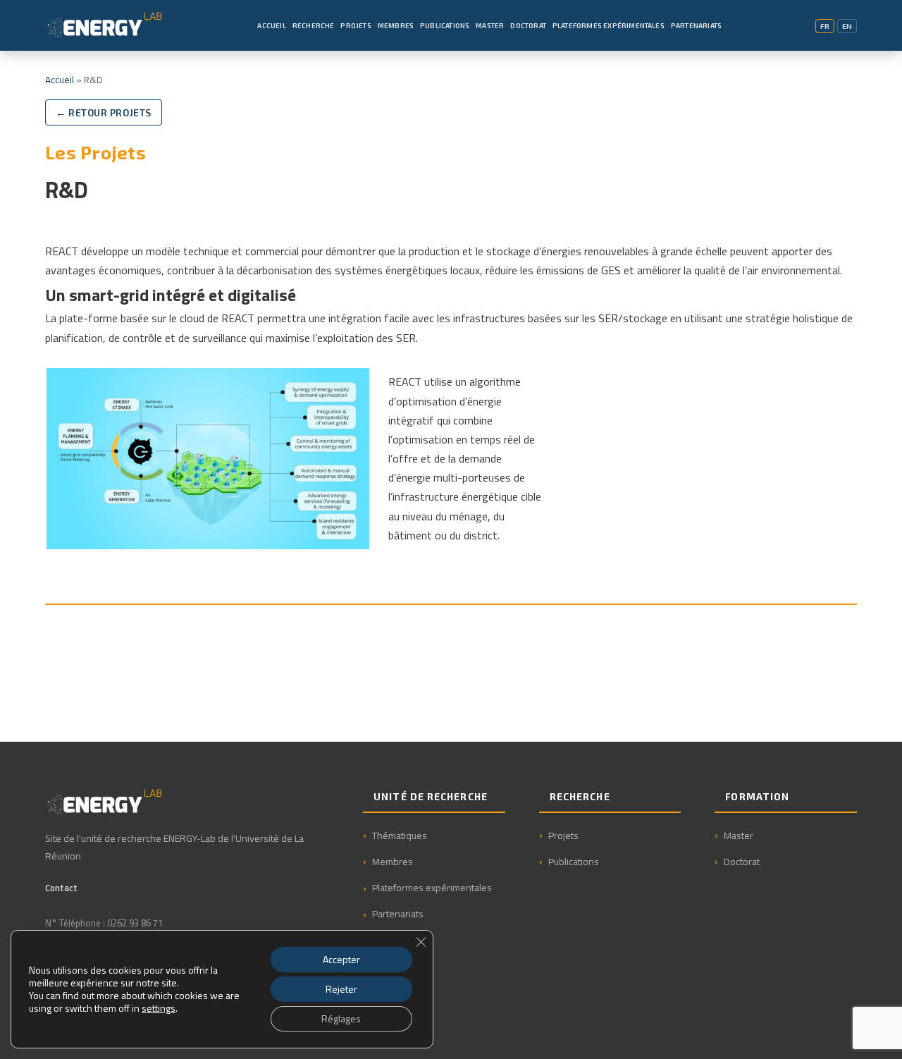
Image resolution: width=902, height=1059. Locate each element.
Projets (355, 25)
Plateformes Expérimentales (608, 25)
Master (490, 25)
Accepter (341, 959)
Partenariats (696, 25)
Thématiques (399, 835)
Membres (396, 25)
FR (824, 26)
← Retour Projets (104, 112)
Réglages (341, 1018)
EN (847, 26)
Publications (444, 25)
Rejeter (341, 988)
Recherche (313, 25)
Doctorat (528, 25)
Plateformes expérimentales (432, 887)
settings (158, 1008)
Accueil (271, 25)
